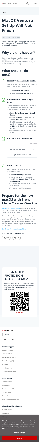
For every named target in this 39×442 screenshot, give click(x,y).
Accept (19, 438)
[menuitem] (27, 3)
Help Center (12, 4)
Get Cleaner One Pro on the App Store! (14, 229)
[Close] (36, 418)
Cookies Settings (19, 432)
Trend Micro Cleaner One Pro (11, 208)
